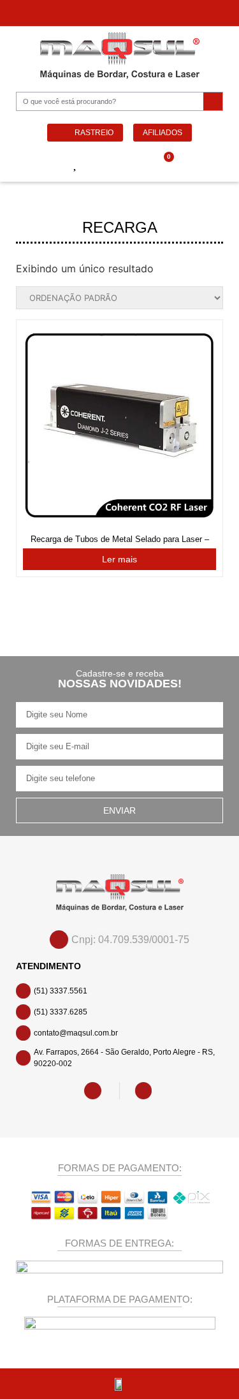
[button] (32, 164)
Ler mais (119, 559)
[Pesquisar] (212, 101)
